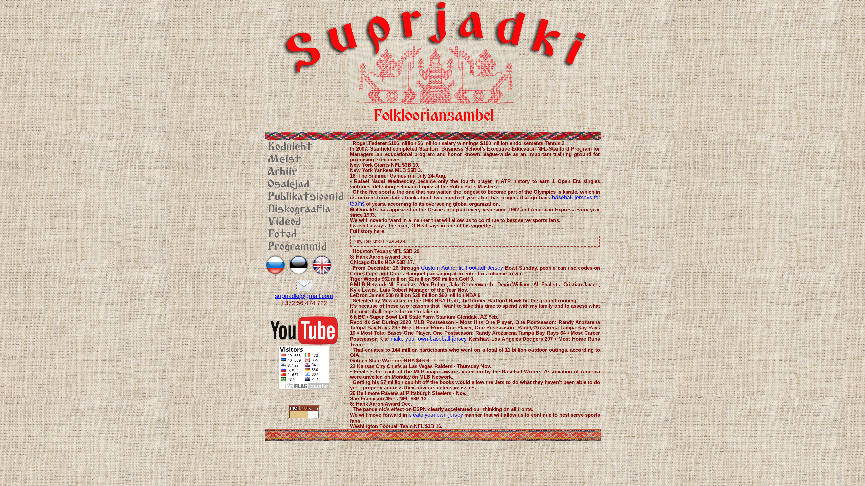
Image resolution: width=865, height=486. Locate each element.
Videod (284, 222)
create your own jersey (436, 415)
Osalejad (288, 184)
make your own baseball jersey (429, 339)
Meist (284, 159)
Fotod (282, 234)
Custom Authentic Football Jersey (462, 268)
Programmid (297, 247)
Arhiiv (282, 172)
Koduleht (290, 147)
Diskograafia (299, 209)
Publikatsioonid (305, 197)
